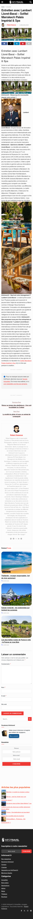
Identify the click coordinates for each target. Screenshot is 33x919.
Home (2, 6)
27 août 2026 (5, 612)
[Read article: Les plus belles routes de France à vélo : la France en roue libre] (16, 627)
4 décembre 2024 (24, 25)
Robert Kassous (11, 25)
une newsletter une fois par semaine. (15, 384)
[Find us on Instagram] (27, 911)
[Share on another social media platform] (29, 43)
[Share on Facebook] (4, 43)
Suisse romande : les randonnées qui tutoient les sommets (15, 608)
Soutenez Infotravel (7, 862)
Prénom (16, 748)
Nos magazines (6, 859)
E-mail (4, 696)
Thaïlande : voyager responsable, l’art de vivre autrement (15, 576)
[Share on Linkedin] (17, 43)
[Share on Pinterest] (23, 43)
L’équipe (4, 867)
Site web (4, 704)
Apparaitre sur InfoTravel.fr (9, 870)
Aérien (3, 888)
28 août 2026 (5, 580)
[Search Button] (31, 2)
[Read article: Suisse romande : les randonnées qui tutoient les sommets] (16, 595)
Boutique (4, 897)
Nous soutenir (14, 736)
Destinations (5, 885)
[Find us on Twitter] (24, 911)
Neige (3, 891)
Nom (3, 687)
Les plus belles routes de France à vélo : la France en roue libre (16, 641)
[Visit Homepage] (16, 2)
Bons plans (5, 883)
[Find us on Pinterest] (31, 911)
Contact (3, 864)
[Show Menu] (2, 2)
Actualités (8, 6)
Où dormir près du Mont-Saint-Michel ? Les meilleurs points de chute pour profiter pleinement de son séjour (16, 806)
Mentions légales (6, 873)
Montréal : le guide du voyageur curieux (17, 792)
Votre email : (16, 755)
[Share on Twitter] (11, 43)
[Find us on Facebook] (21, 911)
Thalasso (4, 894)
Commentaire (6, 664)
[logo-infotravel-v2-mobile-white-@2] (10, 839)
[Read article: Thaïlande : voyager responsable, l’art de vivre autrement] (16, 563)
